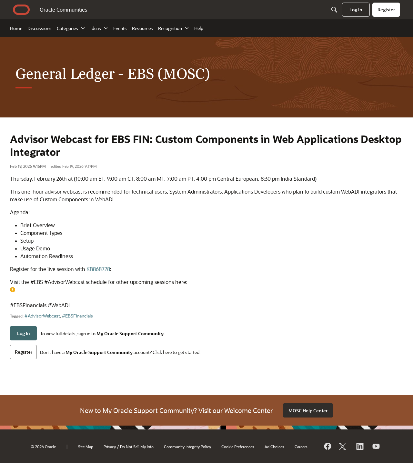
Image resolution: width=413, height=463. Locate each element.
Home (16, 28)
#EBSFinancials (77, 316)
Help (198, 28)
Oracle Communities (63, 9)
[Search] (334, 9)
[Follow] (343, 446)
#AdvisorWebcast (42, 316)
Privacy (110, 446)
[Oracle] (327, 446)
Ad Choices (274, 446)
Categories (67, 28)
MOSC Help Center (307, 411)
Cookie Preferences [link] (237, 446)
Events (120, 28)
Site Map (85, 446)
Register (23, 352)
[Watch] (375, 446)
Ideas (95, 28)
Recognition (170, 28)
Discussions (39, 28)
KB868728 (98, 269)
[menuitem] (356, 10)
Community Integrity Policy (187, 446)
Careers (301, 446)
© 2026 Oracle (43, 446)
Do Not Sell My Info (137, 446)
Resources (142, 28)
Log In (23, 333)
